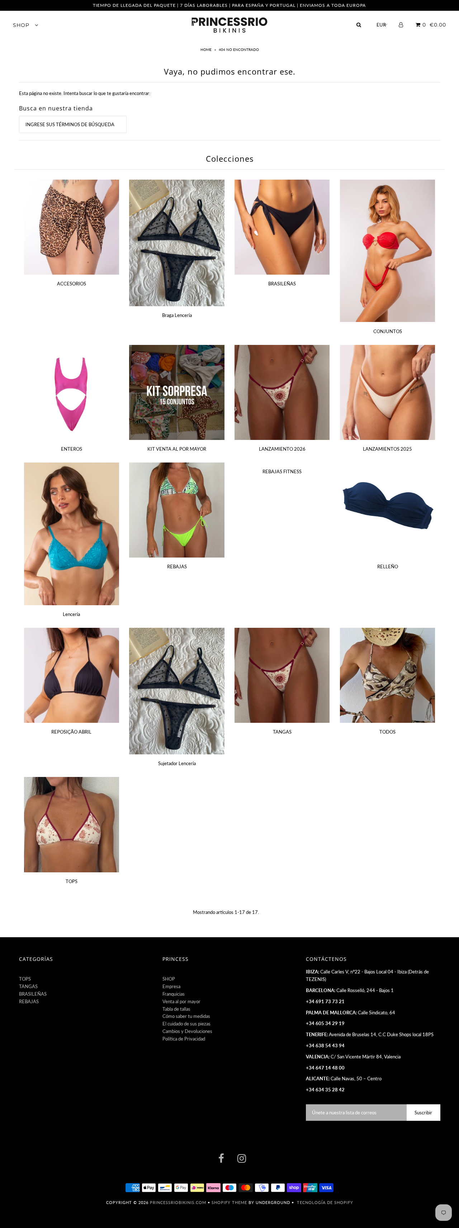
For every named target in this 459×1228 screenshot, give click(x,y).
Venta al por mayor (181, 1001)
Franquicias (173, 994)
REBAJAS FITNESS (282, 471)
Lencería (71, 614)
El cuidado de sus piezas (186, 1024)
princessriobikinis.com (178, 1202)
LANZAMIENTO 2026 (282, 449)
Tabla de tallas (176, 1009)
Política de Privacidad (183, 1039)
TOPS (71, 881)
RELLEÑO (387, 566)
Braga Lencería (177, 315)
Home (206, 49)
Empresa (171, 986)
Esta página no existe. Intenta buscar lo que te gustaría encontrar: (84, 93)
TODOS (387, 732)
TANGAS (282, 732)
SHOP (22, 25)
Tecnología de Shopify (325, 1202)
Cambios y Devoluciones (187, 1031)
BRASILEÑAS (282, 283)
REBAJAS (177, 566)
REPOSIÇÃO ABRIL (71, 732)
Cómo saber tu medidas (186, 1016)
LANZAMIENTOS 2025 (387, 449)
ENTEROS (71, 449)
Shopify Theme (229, 1202)
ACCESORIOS (71, 283)
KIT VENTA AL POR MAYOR (176, 449)
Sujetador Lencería (177, 763)
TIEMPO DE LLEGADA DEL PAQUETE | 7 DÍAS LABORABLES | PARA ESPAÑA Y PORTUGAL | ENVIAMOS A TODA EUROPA (229, 5)
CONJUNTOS (387, 331)
